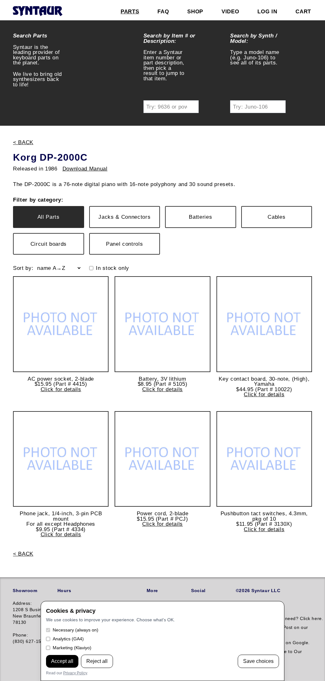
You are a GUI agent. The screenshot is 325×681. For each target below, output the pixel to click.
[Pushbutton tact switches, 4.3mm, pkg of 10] (264, 459)
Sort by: (23, 268)
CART (303, 11)
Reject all (97, 661)
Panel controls (124, 244)
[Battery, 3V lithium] (162, 324)
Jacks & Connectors (124, 217)
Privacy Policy (75, 673)
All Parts (48, 217)
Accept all (62, 661)
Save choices (258, 661)
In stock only (112, 268)
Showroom (25, 590)
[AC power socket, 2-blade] (61, 324)
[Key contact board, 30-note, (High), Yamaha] (264, 324)
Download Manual (85, 168)
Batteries (200, 217)
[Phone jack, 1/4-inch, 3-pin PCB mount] (61, 459)
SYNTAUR (37, 11)
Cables (276, 217)
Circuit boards (48, 244)
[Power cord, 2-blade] (162, 459)
